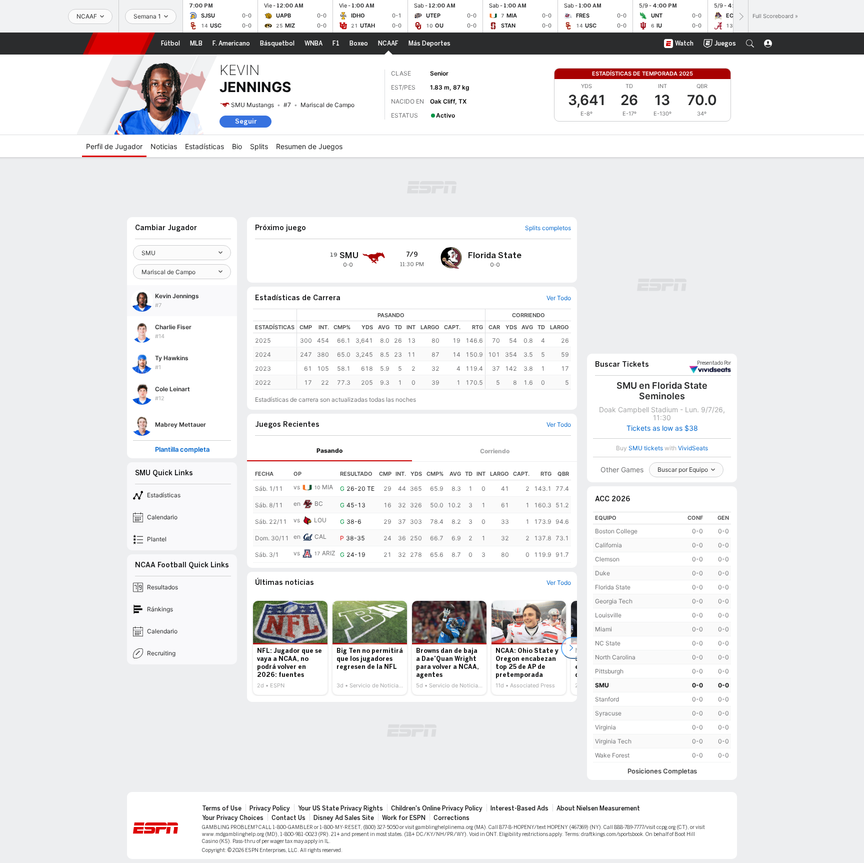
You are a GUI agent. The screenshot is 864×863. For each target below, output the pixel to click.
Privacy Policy (270, 808)
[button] (750, 44)
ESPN (119, 44)
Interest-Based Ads (519, 808)
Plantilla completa (182, 449)
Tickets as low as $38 (662, 428)
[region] (434, 349)
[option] (290, 648)
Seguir (245, 121)
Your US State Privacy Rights (340, 808)
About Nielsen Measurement (598, 808)
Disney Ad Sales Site (344, 817)
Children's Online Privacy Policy (436, 808)
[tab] (329, 451)
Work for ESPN (404, 817)
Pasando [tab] (329, 450)
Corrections (452, 817)
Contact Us (289, 817)
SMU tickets (645, 448)
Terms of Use (222, 808)
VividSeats (714, 363)
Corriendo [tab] (495, 451)
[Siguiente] (740, 16)
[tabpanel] (412, 512)
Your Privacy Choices (233, 817)
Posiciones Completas (662, 771)
